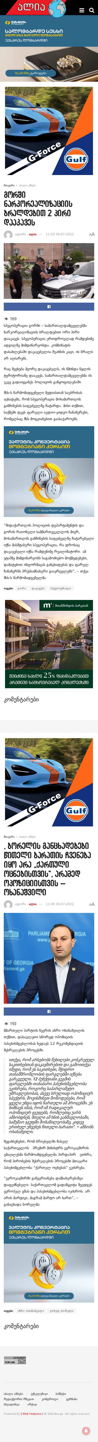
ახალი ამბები (27, 185)
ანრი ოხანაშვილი (31, 1311)
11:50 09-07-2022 (60, 234)
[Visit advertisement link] (49, 135)
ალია (33, 234)
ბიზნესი (61, 1394)
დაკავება (38, 588)
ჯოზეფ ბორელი (62, 1311)
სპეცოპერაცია (61, 588)
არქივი (32, 1404)
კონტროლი (50, 1399)
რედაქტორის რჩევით (19, 1399)
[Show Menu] (81, 10)
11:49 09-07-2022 (60, 904)
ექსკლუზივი (39, 1394)
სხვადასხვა (12, 1404)
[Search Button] (91, 10)
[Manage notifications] (86, 1431)
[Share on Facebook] (49, 307)
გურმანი (71, 1399)
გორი (22, 588)
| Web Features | (31, 1414)
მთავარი (9, 185)
